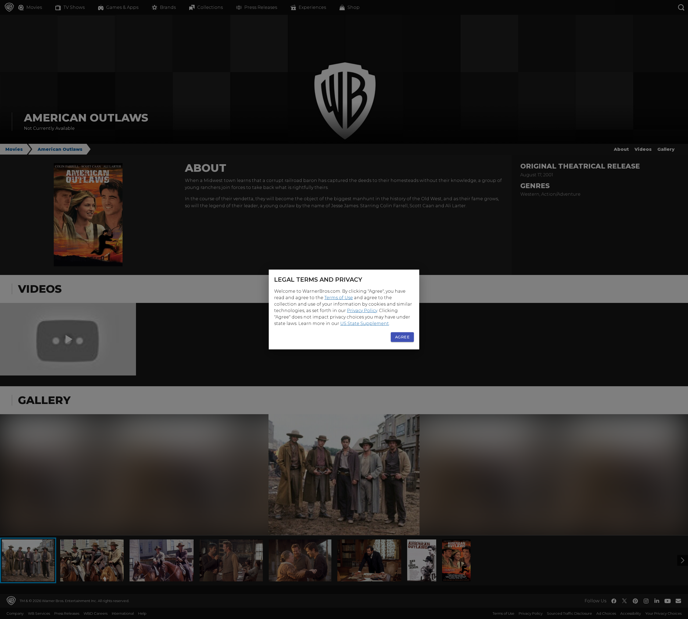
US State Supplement (364, 323)
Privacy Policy (362, 310)
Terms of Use (338, 297)
